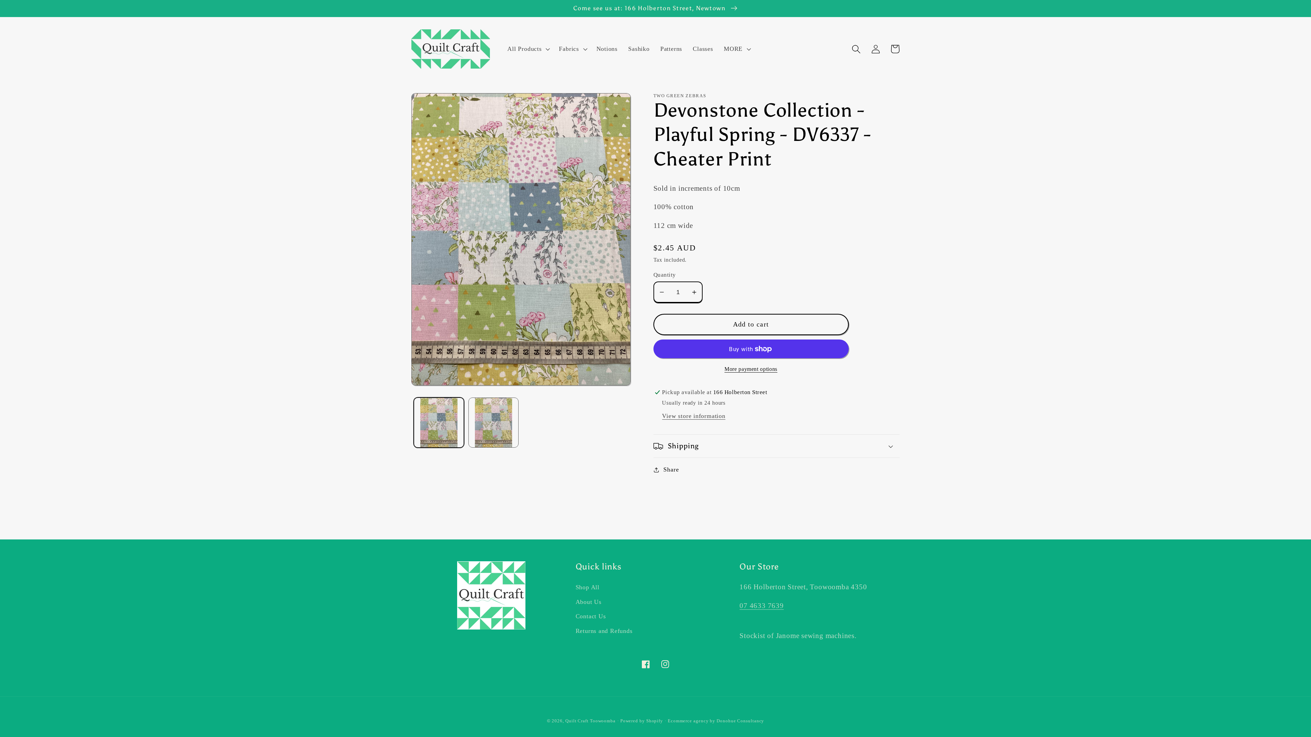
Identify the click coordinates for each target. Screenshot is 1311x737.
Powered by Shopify (641, 720)
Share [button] (671, 469)
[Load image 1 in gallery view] (439, 423)
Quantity (664, 275)
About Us (589, 601)
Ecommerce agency (688, 720)
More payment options (750, 369)
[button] (528, 49)
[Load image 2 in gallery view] (493, 423)
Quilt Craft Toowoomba (590, 720)
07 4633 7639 (761, 605)
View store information (693, 416)
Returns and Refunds (604, 630)
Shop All (588, 587)
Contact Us (591, 616)
